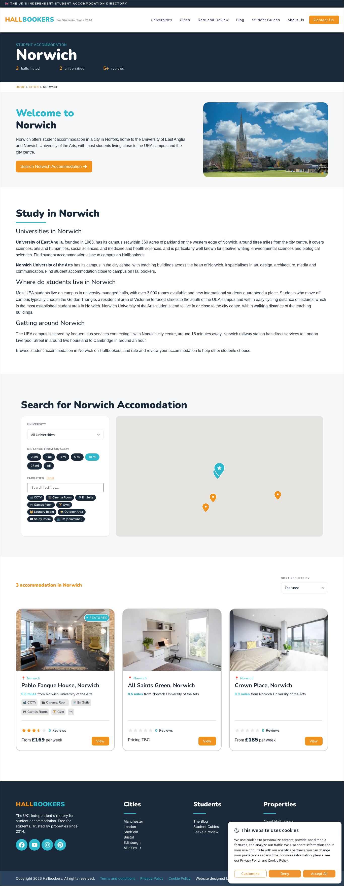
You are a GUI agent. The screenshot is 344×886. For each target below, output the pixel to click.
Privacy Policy (151, 878)
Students (207, 804)
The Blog (200, 821)
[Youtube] (34, 845)
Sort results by (295, 578)
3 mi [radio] (63, 457)
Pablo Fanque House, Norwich (60, 685)
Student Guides (266, 20)
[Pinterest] (60, 845)
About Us (296, 20)
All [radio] (49, 466)
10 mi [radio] (92, 457)
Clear (50, 478)
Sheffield (131, 832)
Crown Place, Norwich (263, 685)
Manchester (133, 821)
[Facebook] (21, 845)
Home (20, 86)
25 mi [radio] (34, 466)
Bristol (129, 837)
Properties (279, 804)
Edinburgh (132, 842)
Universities (161, 20)
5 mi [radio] (77, 457)
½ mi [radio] (34, 457)
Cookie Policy (179, 878)
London (130, 826)
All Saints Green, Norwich (161, 685)
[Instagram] (47, 845)
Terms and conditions (117, 878)
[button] (213, 497)
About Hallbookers (278, 821)
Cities (185, 20)
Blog (240, 20)
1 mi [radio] (49, 457)
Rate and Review (213, 20)
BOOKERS (29, 19)
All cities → (132, 848)
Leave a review (205, 832)
